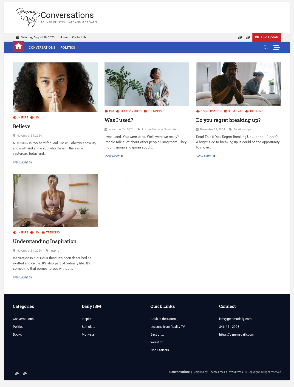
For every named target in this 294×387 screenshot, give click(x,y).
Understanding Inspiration (44, 241)
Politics (68, 47)
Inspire (22, 117)
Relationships (131, 111)
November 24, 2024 (120, 129)
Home (64, 37)
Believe (22, 126)
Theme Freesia (218, 372)
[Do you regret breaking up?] (238, 84)
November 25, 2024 (29, 135)
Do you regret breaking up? (228, 120)
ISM (37, 117)
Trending (155, 111)
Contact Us (79, 37)
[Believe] (55, 87)
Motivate (157, 129)
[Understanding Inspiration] (55, 200)
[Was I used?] (147, 84)
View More (22, 162)
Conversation (211, 111)
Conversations (67, 15)
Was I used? (119, 120)
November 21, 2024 (29, 250)
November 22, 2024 (212, 129)
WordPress (236, 372)
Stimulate (170, 129)
